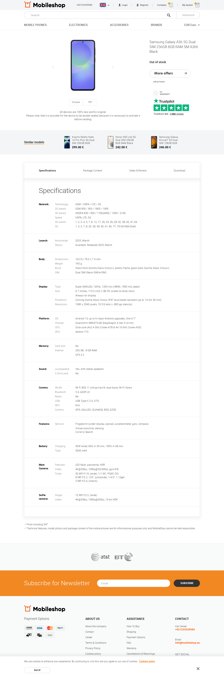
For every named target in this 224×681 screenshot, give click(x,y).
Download (179, 170)
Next (112, 67)
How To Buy (133, 626)
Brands (156, 25)
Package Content (92, 170)
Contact (89, 631)
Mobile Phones (35, 25)
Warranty (131, 648)
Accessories (119, 25)
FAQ (129, 642)
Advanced (188, 15)
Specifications (47, 170)
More (50, 635)
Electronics (78, 25)
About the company (95, 626)
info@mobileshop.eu (187, 642)
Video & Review (138, 170)
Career (88, 637)
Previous (53, 67)
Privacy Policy (92, 648)
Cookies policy (93, 653)
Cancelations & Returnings (141, 653)
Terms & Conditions (95, 642)
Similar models (34, 142)
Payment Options (136, 637)
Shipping (131, 631)
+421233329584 (84, 5)
